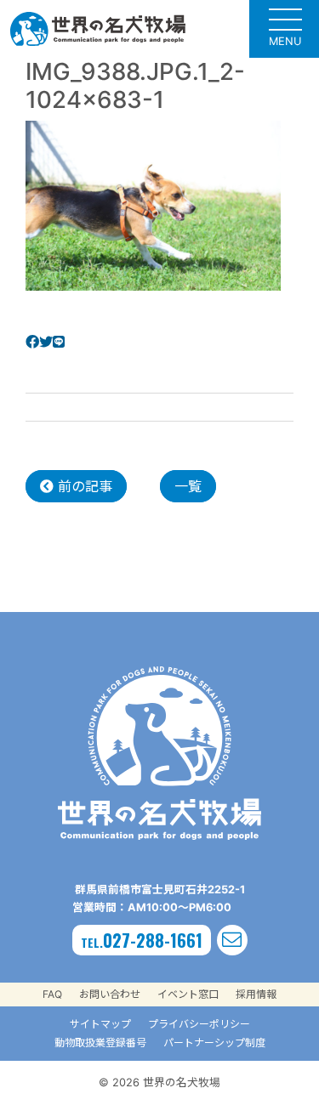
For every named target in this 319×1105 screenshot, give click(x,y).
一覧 (188, 486)
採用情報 (256, 994)
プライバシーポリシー (199, 1023)
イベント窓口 (188, 994)
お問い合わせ (109, 994)
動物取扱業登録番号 (100, 1042)
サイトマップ (100, 1023)
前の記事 (83, 486)
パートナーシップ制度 (214, 1042)
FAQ (52, 994)
